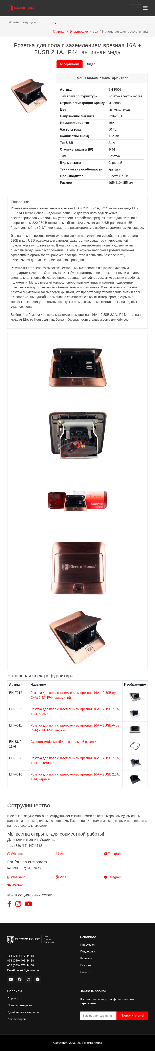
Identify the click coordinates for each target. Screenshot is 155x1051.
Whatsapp (17, 854)
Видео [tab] (90, 64)
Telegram (114, 854)
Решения (86, 958)
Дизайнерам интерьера (23, 1012)
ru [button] (134, 8)
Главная (59, 31)
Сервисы (13, 998)
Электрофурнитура (83, 31)
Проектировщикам (20, 1005)
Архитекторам (17, 1019)
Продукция (87, 944)
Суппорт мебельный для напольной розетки (63, 741)
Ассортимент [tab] (69, 64)
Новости (85, 972)
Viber (63, 854)
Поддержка (87, 951)
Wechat (17, 885)
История (85, 965)
